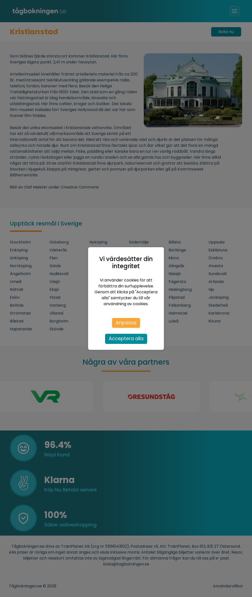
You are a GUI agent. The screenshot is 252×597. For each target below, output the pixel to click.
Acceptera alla (126, 338)
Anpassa (126, 322)
